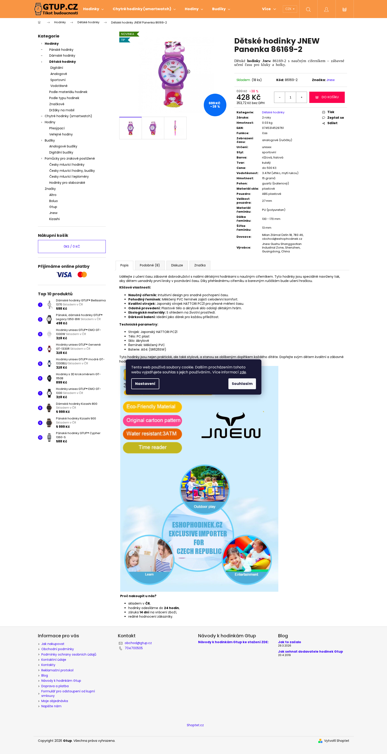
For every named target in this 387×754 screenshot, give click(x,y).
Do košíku (330, 97)
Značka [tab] (200, 265)
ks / (72, 246)
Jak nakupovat (52, 644)
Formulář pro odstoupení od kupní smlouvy (68, 693)
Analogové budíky (63, 146)
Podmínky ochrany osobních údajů (68, 654)
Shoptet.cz (195, 725)
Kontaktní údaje (53, 659)
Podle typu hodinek (64, 98)
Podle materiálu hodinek (68, 92)
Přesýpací (57, 128)
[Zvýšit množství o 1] (301, 97)
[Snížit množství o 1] (279, 97)
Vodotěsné (59, 86)
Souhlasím (242, 383)
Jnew (330, 80)
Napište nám (51, 706)
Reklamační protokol (57, 670)
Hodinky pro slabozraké (67, 182)
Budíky (50, 140)
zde (243, 372)
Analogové (58, 74)
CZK (288, 9)
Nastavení (145, 383)
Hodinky (52, 43)
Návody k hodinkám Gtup (61, 680)
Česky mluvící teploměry (69, 176)
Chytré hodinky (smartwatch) (68, 116)
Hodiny (50, 122)
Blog (44, 675)
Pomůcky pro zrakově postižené (70, 158)
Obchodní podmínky (57, 649)
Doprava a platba (55, 686)
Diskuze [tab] (177, 265)
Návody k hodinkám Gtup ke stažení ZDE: (233, 642)
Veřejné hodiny (61, 134)
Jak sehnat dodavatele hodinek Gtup (310, 651)
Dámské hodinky (62, 55)
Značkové (56, 104)
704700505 (134, 648)
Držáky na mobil (61, 110)
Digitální (56, 67)
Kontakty (48, 665)
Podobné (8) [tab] (150, 265)
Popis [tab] (124, 265)
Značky (50, 188)
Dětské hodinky (62, 61)
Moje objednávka (54, 701)
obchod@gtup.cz (138, 643)
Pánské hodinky (61, 49)
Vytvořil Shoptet (336, 741)
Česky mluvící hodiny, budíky (72, 170)
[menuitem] (93, 9)
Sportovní (58, 80)
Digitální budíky (61, 152)
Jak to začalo (289, 642)
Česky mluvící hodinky (66, 164)
